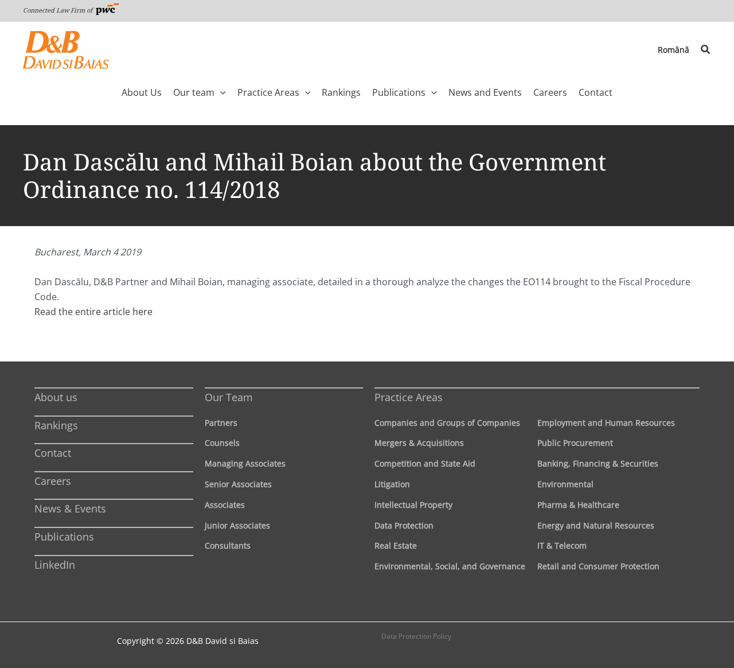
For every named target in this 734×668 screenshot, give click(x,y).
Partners (221, 422)
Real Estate (395, 545)
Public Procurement (575, 442)
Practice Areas (408, 397)
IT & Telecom (562, 545)
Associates (225, 504)
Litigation (392, 484)
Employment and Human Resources (606, 422)
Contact (52, 453)
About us (55, 397)
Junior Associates (237, 525)
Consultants (228, 545)
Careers (52, 481)
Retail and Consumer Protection (598, 566)
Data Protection (404, 525)
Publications (64, 536)
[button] (706, 49)
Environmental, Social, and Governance (449, 566)
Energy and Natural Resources (595, 525)
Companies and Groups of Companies (447, 422)
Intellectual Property (413, 504)
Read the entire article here (93, 311)
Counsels (222, 442)
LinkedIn (54, 565)
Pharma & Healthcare (578, 504)
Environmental (565, 484)
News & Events (70, 508)
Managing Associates (245, 463)
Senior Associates (238, 484)
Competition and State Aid (424, 463)
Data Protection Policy (416, 636)
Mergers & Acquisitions (419, 442)
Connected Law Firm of (58, 10)
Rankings (56, 425)
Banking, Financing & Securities (597, 463)
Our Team (229, 397)
